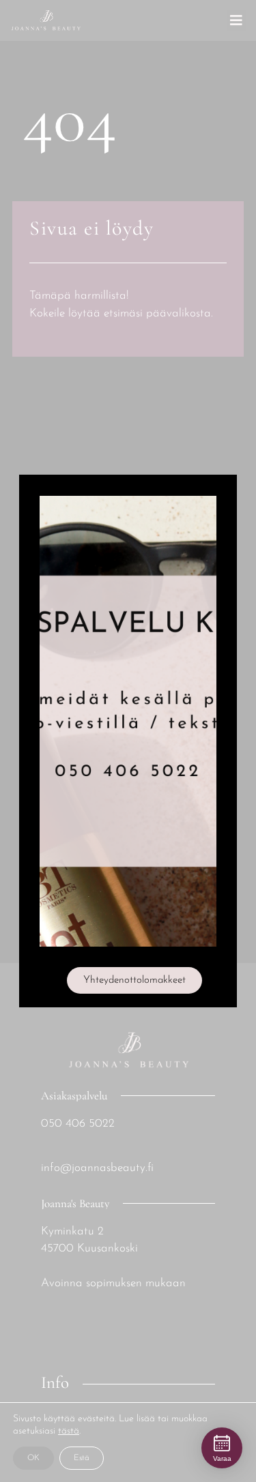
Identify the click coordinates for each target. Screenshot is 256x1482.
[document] (128, 741)
